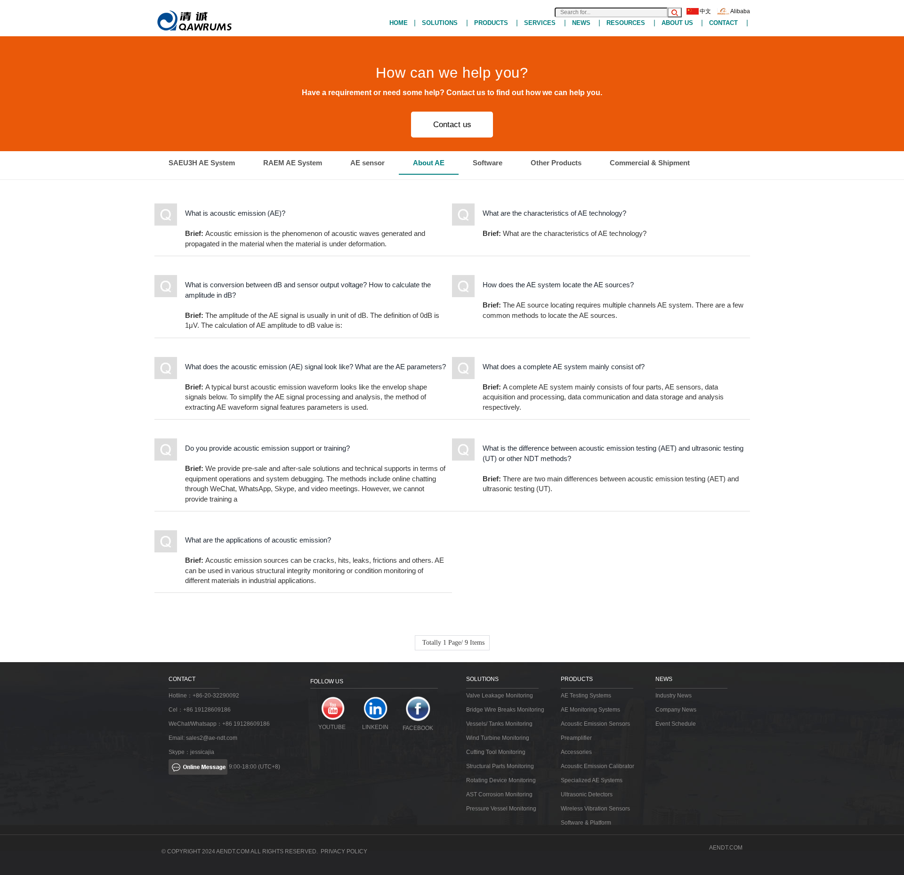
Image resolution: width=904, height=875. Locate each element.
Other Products (556, 163)
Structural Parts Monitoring (500, 766)
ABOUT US (677, 22)
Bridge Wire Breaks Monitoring (505, 709)
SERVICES (540, 22)
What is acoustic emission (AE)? (235, 213)
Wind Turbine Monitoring (497, 738)
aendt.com (726, 847)
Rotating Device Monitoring (501, 780)
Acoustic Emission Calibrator (597, 766)
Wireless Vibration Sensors (595, 808)
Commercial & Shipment (650, 163)
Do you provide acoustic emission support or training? (267, 448)
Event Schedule (675, 724)
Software (487, 163)
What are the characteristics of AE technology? (554, 213)
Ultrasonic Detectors (587, 794)
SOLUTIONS (440, 22)
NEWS (581, 22)
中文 (705, 11)
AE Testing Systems (586, 695)
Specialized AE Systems (591, 780)
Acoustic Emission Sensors (595, 724)
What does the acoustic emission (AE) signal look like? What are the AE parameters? (315, 367)
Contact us (452, 124)
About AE (428, 163)
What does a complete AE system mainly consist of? (564, 367)
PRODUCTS (491, 22)
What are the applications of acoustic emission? (258, 540)
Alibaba (740, 11)
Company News (675, 709)
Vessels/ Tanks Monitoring (499, 724)
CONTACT (723, 22)
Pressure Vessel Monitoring (501, 808)
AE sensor (367, 163)
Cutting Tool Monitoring (495, 752)
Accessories (576, 752)
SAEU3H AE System (202, 163)
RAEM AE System (292, 163)
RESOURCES (625, 22)
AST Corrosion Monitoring (499, 794)
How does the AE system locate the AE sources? (558, 285)
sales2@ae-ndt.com (211, 738)
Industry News (673, 695)
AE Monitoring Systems (590, 709)
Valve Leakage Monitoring (499, 695)
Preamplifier (576, 738)
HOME (398, 22)
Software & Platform (586, 822)
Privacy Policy (344, 851)
